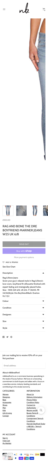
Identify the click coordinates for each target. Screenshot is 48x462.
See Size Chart (9, 267)
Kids (4, 410)
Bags (4, 400)
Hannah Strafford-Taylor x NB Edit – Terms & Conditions (36, 426)
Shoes (5, 405)
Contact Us (31, 405)
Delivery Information (34, 397)
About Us (30, 394)
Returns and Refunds (34, 410)
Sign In (5, 438)
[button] (10, 262)
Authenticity (31, 408)
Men (4, 408)
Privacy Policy (32, 400)
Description (8, 273)
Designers (7, 314)
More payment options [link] (24, 257)
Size (4, 321)
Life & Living (7, 413)
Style (5, 328)
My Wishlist (7, 443)
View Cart (6, 441)
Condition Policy (33, 402)
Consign (6, 416)
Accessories (7, 402)
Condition (7, 308)
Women (6, 394)
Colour (5, 301)
